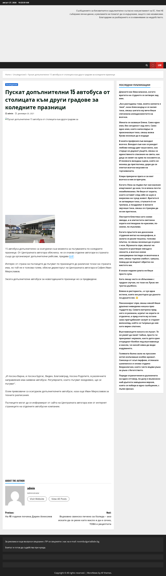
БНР (71, 256)
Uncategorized (11, 84)
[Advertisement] (83, 40)
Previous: (28, 514)
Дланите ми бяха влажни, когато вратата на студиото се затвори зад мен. (138, 95)
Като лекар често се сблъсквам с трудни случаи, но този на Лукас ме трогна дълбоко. (138, 282)
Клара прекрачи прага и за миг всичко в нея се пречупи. (136, 178)
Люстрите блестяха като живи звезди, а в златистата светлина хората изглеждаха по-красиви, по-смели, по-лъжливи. (138, 221)
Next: (84, 518)
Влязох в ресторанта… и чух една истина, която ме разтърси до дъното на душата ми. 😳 (139, 294)
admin (10, 113)
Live (159, 65)
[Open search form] (147, 65)
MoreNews (92, 572)
